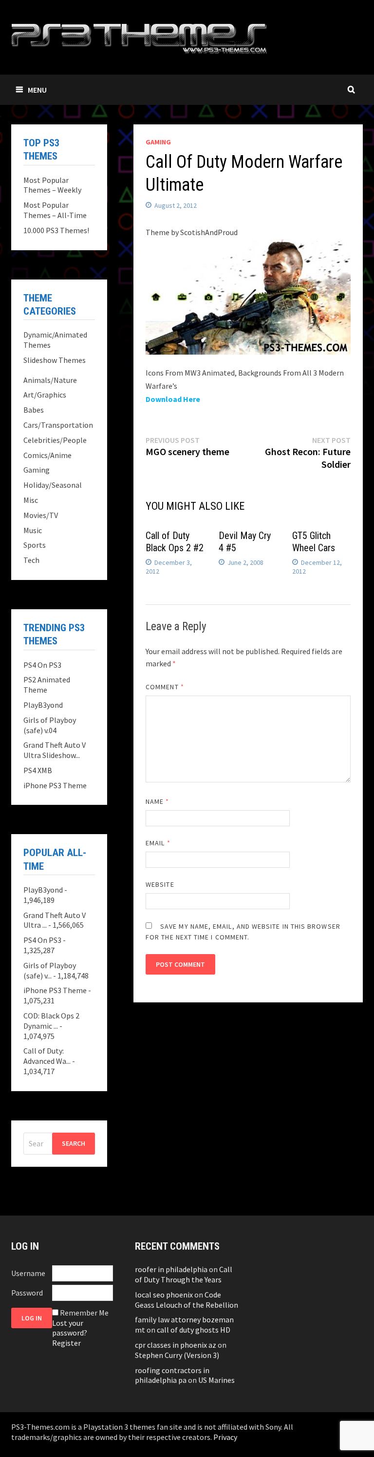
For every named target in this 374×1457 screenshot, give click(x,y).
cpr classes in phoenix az (175, 1345)
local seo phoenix (164, 1294)
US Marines (216, 1380)
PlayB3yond (43, 705)
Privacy (225, 1437)
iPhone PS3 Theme (55, 785)
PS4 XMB (37, 770)
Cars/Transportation (58, 425)
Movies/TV (40, 515)
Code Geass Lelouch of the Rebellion (186, 1300)
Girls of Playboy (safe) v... (49, 970)
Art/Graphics (44, 394)
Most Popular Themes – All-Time (55, 210)
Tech (31, 560)
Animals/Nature (50, 380)
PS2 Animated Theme (46, 685)
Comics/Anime (47, 455)
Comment (165, 686)
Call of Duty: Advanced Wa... (47, 1056)
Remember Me (84, 1312)
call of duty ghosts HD (193, 1330)
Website (160, 884)
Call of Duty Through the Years (183, 1274)
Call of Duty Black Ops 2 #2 (175, 542)
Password (27, 1292)
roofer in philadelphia (171, 1269)
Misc (30, 500)
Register (66, 1343)
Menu (37, 90)
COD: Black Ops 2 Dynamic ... (51, 1021)
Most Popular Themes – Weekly (52, 185)
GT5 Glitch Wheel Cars (313, 542)
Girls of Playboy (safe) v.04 (49, 725)
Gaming (158, 142)
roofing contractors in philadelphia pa (172, 1375)
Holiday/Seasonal (52, 485)
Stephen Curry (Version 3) (177, 1355)
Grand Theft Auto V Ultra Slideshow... (54, 750)
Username (28, 1273)
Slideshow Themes (54, 360)
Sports (34, 545)
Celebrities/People (55, 440)
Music (32, 530)
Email (158, 842)
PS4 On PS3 (42, 665)
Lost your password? (69, 1328)
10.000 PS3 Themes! (56, 230)
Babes (33, 410)
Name (157, 801)
